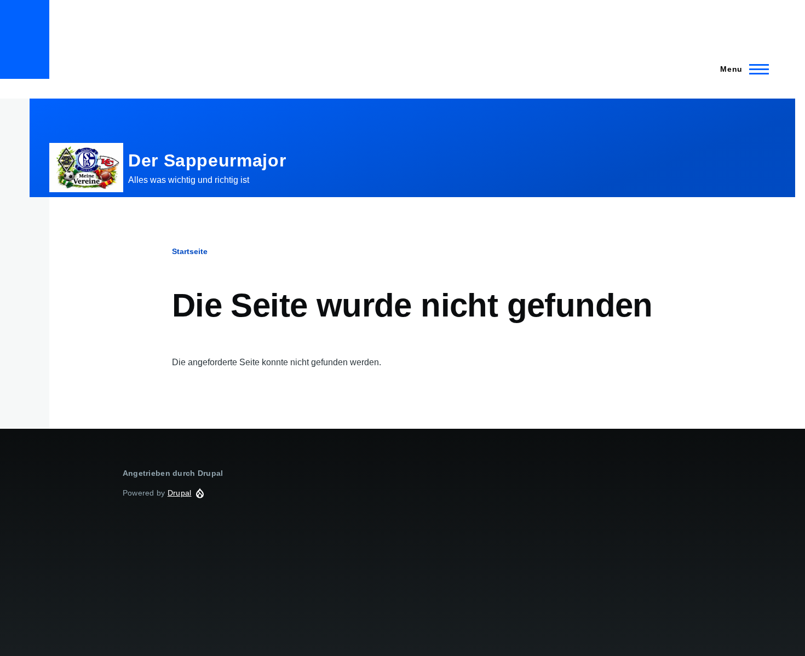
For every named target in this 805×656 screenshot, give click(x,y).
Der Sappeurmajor (207, 160)
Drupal (180, 492)
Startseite (190, 251)
